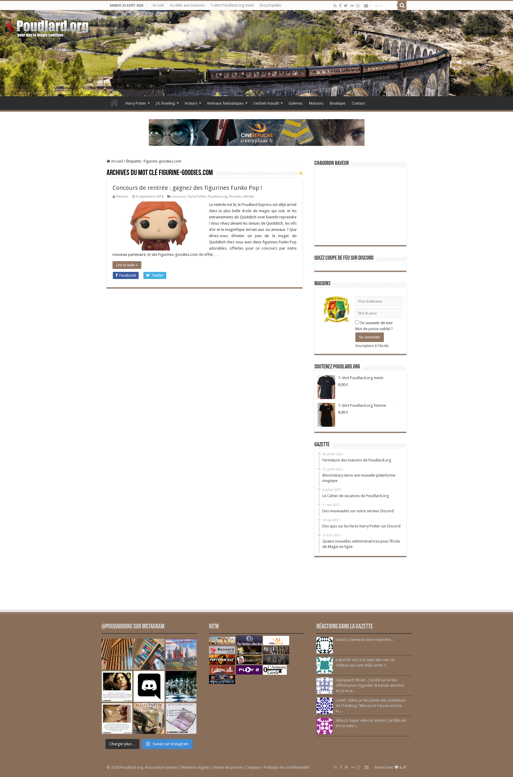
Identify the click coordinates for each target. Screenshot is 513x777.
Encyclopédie (270, 5)
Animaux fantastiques (225, 103)
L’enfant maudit (266, 103)
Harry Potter (136, 103)
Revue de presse (228, 767)
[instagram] (357, 5)
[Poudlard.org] (48, 27)
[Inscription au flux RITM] (301, 173)
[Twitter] (345, 5)
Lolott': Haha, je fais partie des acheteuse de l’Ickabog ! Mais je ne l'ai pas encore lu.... (370, 705)
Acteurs (191, 103)
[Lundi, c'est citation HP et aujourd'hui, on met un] (117, 718)
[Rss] (335, 5)
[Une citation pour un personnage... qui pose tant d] (117, 686)
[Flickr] (351, 5)
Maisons (316, 103)
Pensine (122, 196)
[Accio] (402, 5)
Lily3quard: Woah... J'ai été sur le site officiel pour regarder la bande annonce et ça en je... (370, 685)
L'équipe (253, 767)
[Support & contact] (366, 5)
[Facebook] (340, 5)
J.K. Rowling (165, 103)
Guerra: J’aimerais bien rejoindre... (364, 639)
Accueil (158, 5)
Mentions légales (195, 767)
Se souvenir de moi (375, 323)
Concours (178, 196)
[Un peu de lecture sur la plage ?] (149, 654)
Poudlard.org (217, 196)
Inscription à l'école (372, 345)
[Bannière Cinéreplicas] (257, 132)
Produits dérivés (241, 196)
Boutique (337, 103)
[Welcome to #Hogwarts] (117, 654)
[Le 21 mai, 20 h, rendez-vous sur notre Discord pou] (149, 718)
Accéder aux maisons (187, 5)
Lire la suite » (127, 265)
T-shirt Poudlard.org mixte (232, 5)
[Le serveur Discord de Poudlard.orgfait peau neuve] (149, 686)
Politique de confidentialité (286, 767)
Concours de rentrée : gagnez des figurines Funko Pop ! (187, 187)
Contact (358, 103)
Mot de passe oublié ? (374, 329)
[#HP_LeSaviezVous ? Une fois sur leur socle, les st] (181, 686)
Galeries (296, 103)
